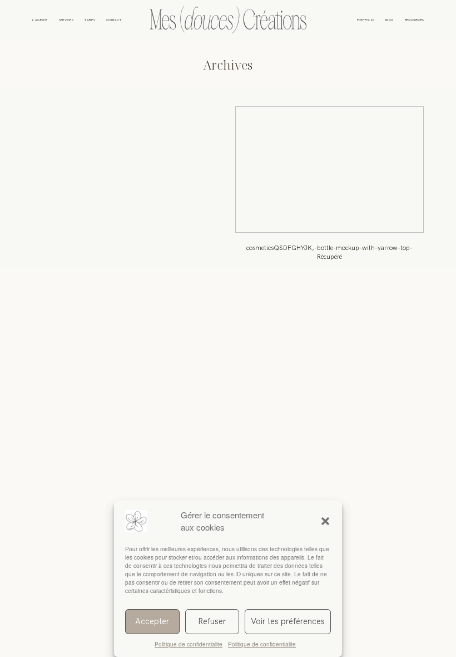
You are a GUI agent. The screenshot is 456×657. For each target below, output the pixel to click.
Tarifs (90, 20)
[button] (325, 521)
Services (66, 20)
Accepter (152, 621)
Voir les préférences (288, 621)
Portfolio (365, 20)
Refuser (212, 621)
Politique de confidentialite (188, 644)
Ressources (414, 20)
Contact (113, 20)
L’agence (40, 20)
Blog (389, 20)
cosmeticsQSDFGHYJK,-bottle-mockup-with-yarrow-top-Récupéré (329, 188)
